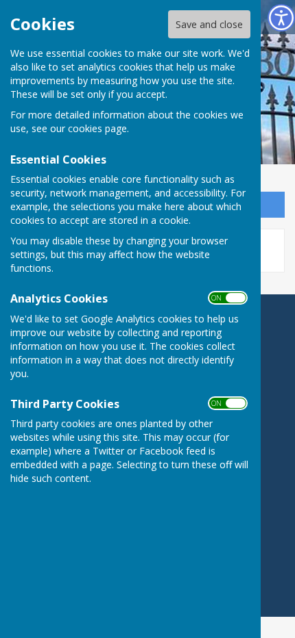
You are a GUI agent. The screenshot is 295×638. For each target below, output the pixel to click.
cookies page (97, 128)
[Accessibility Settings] (281, 17)
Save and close (209, 24)
